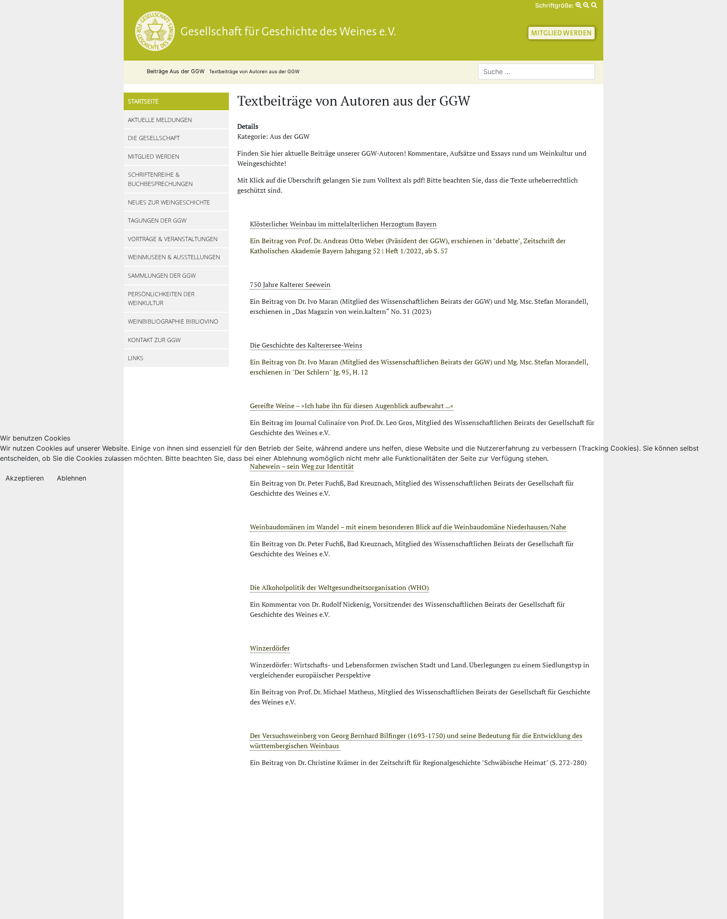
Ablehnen (71, 478)
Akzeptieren (24, 478)
